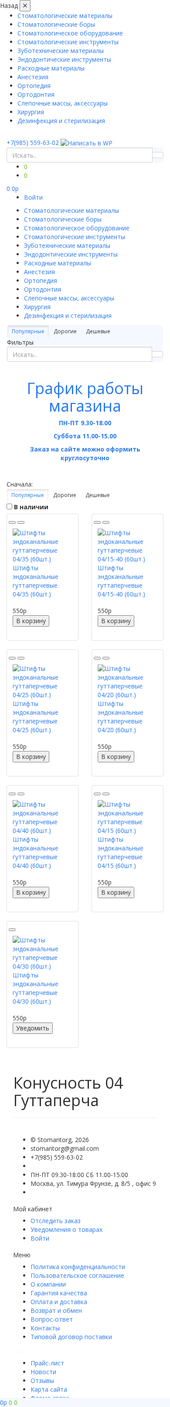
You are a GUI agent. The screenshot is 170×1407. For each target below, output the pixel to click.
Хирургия (30, 112)
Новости (43, 1372)
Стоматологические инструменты (68, 42)
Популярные (28, 331)
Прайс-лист (47, 1363)
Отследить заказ (56, 1221)
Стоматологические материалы (64, 15)
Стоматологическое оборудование (70, 33)
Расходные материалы (51, 68)
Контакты (45, 1328)
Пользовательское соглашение (77, 1275)
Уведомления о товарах (66, 1229)
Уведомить (32, 1028)
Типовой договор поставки (71, 1337)
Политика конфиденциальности (78, 1266)
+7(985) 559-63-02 (33, 142)
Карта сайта (49, 1389)
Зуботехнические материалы (60, 50)
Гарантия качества (59, 1293)
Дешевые (98, 331)
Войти (33, 197)
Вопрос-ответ (52, 1319)
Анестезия (32, 77)
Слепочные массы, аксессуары (62, 103)
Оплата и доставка (59, 1302)
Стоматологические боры (56, 24)
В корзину (31, 621)
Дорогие (65, 331)
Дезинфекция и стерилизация (61, 120)
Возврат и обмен (56, 1310)
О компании (48, 1284)
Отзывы (42, 1380)
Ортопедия (34, 85)
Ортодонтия (35, 94)
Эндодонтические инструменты (64, 59)
